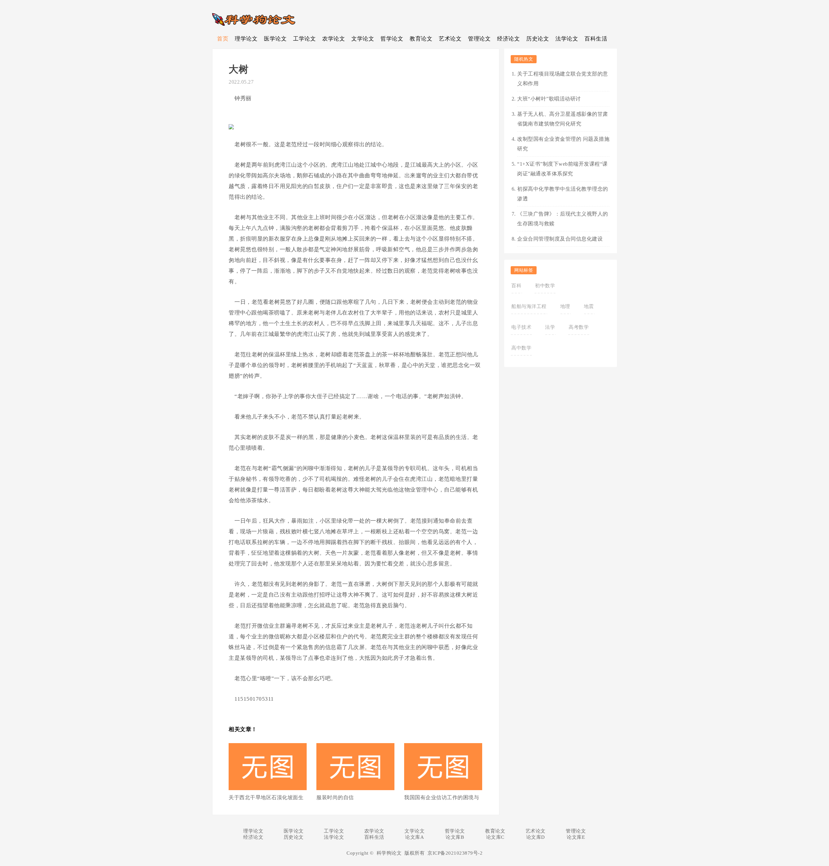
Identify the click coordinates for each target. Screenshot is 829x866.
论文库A (414, 837)
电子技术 (521, 327)
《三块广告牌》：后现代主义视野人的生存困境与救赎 (562, 218)
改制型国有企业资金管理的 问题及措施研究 (563, 143)
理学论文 (246, 39)
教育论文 (421, 39)
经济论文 (508, 39)
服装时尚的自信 (335, 797)
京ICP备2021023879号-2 (455, 853)
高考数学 (579, 327)
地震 (589, 306)
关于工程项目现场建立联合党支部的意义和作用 (562, 78)
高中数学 (521, 347)
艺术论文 (450, 39)
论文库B (455, 837)
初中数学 (545, 285)
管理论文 (479, 39)
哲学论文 (391, 39)
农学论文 (333, 39)
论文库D (535, 837)
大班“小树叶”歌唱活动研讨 (549, 98)
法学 (550, 327)
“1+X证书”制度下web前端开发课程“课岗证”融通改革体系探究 (562, 168)
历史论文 (537, 39)
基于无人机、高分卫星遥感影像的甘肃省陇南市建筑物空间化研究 (562, 118)
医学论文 (275, 39)
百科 (516, 285)
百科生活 (596, 39)
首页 (222, 39)
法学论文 (566, 39)
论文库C (495, 837)
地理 (565, 306)
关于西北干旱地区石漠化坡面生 (266, 797)
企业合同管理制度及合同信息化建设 (560, 239)
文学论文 (362, 39)
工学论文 (304, 39)
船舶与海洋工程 (529, 306)
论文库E (576, 837)
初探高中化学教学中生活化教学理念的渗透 (562, 193)
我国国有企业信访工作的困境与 (441, 797)
